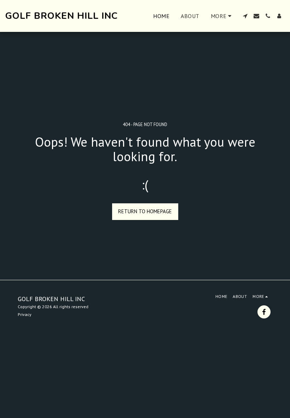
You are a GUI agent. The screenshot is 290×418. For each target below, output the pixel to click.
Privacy (24, 314)
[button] (245, 16)
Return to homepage (145, 211)
